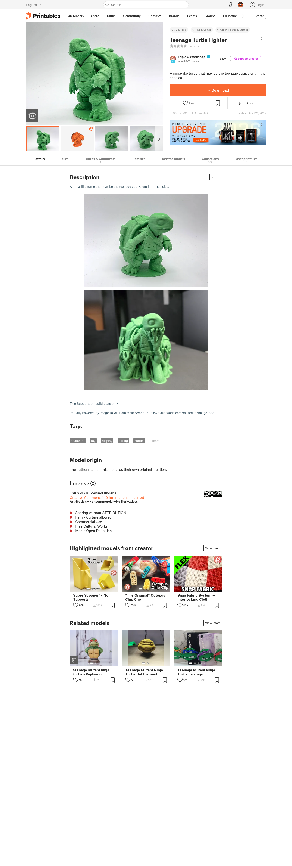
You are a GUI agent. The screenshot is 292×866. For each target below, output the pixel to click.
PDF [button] (217, 177)
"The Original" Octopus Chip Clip (145, 597)
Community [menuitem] (132, 16)
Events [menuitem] (192, 16)
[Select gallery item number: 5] (205, 589)
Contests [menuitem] (154, 16)
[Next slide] (159, 138)
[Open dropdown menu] (261, 39)
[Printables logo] (43, 16)
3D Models (180, 29)
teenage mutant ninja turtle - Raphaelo (91, 672)
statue (139, 441)
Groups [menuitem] (210, 16)
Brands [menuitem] (174, 16)
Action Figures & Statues (234, 29)
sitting (123, 441)
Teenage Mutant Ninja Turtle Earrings (196, 672)
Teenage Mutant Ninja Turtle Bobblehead (144, 672)
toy (93, 441)
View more (213, 548)
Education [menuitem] (230, 16)
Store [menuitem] (95, 16)
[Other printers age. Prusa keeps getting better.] (218, 132)
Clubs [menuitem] (111, 16)
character (77, 441)
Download (220, 90)
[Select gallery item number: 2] (92, 589)
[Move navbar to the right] (242, 15)
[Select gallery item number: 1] (88, 589)
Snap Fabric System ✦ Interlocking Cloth (196, 597)
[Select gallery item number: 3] (96, 589)
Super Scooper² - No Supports (90, 597)
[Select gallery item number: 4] (99, 589)
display (107, 441)
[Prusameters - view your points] (240, 4)
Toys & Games (203, 29)
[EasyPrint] (230, 5)
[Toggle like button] (75, 605)
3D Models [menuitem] (76, 16)
